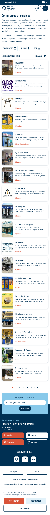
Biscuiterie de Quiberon (23, 314)
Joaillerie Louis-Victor (23, 278)
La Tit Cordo (19, 98)
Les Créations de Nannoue (24, 170)
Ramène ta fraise (21, 368)
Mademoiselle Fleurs (23, 350)
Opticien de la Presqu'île (24, 224)
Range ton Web (20, 81)
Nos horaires (35, 442)
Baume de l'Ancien (22, 296)
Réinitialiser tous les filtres (11, 56)
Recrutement (22, 479)
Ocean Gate (19, 134)
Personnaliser (25, 508)
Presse (37, 471)
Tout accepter (14, 501)
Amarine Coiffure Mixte (23, 332)
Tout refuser (36, 501)
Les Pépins (19, 242)
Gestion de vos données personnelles (35, 484)
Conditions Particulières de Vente (13, 484)
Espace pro (13, 471)
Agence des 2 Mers (22, 152)
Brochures (10, 442)
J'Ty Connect (19, 63)
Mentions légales (33, 479)
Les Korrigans (20, 206)
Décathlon (19, 260)
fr (42, 2)
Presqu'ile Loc (20, 188)
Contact (33, 435)
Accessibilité (9, 2)
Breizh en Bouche (21, 116)
